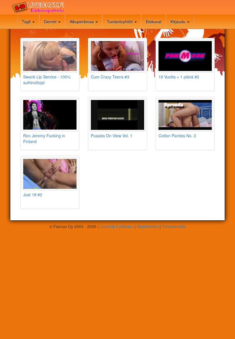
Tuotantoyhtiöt (120, 21)
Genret (51, 21)
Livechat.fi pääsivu (116, 226)
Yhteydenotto (174, 226)
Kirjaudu (179, 21)
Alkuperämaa (82, 21)
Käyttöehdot (147, 226)
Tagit (27, 21)
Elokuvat (153, 21)
